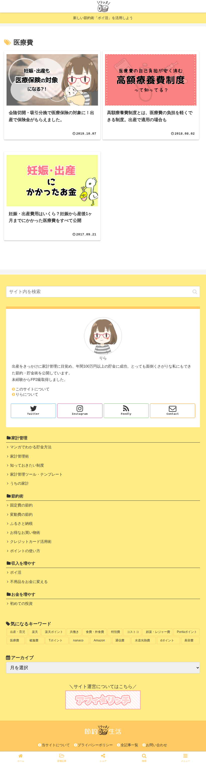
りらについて (27, 394)
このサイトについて (32, 389)
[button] (194, 292)
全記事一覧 (129, 745)
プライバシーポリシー (95, 745)
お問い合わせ (156, 745)
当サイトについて (56, 745)
